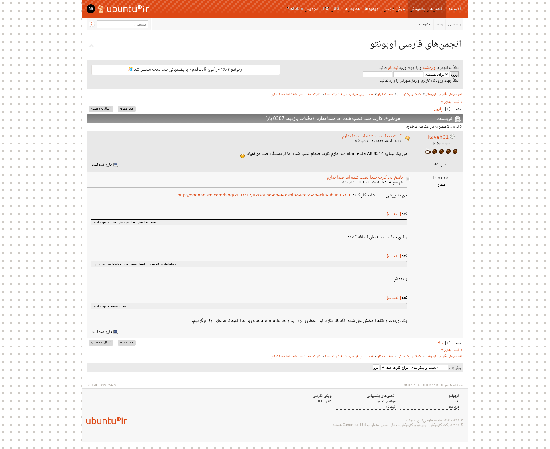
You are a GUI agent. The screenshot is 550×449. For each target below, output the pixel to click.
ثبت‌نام (393, 68)
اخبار (455, 401)
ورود (439, 24)
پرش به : (455, 368)
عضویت (425, 24)
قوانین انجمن (386, 401)
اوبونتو (454, 9)
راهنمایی (454, 24)
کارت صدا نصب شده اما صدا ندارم (372, 136)
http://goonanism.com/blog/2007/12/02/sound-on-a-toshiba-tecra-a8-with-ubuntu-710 (265, 195)
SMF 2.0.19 (412, 385)
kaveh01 (438, 137)
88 (91, 9)
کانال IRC (331, 9)
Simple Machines (451, 385)
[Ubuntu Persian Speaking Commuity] (104, 420)
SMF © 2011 (430, 385)
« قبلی (457, 102)
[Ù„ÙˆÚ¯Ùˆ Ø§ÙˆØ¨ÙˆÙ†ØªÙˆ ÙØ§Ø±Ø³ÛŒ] (123, 8)
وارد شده (428, 68)
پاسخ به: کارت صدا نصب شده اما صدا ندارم (365, 177)
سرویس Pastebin (302, 9)
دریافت (453, 407)
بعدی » (446, 102)
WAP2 (112, 385)
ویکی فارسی (394, 9)
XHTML (92, 385)
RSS (103, 385)
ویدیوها (371, 9)
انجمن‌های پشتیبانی (426, 9)
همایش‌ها (352, 9)
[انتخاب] (394, 214)
